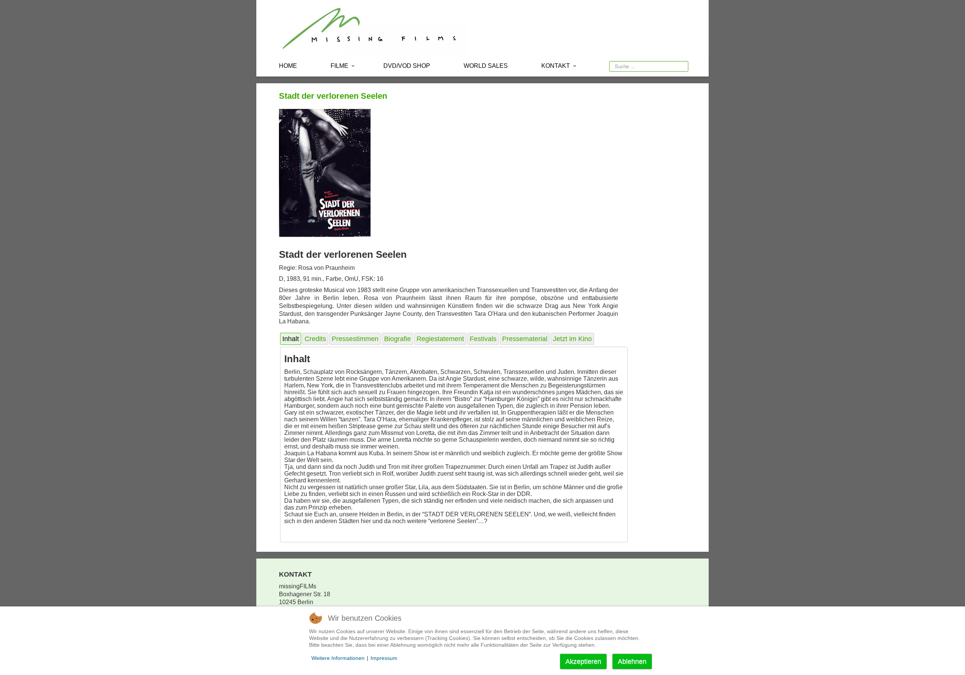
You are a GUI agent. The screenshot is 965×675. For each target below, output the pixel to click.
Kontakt (555, 66)
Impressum (384, 658)
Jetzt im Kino (572, 339)
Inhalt (290, 339)
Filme (339, 66)
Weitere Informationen (338, 658)
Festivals (483, 339)
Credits (315, 339)
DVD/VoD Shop (406, 66)
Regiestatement (440, 339)
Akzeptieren (583, 661)
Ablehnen (632, 661)
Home (288, 66)
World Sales (486, 66)
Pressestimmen (355, 339)
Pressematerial (524, 339)
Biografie (397, 339)
